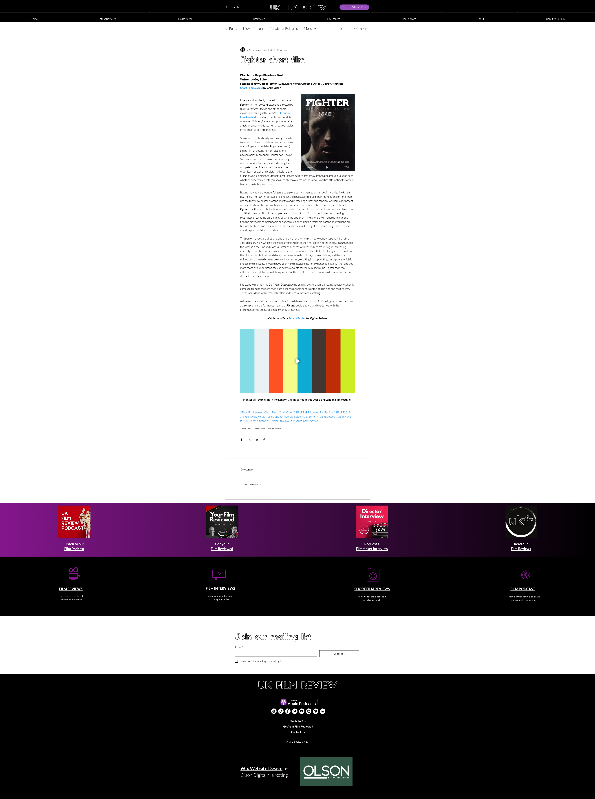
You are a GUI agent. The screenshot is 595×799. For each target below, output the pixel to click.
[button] (480, 17)
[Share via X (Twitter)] (249, 439)
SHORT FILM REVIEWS (372, 589)
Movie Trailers (253, 28)
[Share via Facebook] (241, 439)
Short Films (246, 428)
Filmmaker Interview (372, 549)
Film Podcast (74, 549)
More (308, 28)
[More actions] (353, 50)
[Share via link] (264, 439)
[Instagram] (308, 711)
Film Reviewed (222, 549)
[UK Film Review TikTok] (281, 711)
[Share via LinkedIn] (256, 439)
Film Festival (259, 428)
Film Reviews (521, 549)
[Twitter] (295, 711)
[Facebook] (288, 711)
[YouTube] (301, 711)
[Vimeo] (315, 711)
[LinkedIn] (322, 711)
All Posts (231, 28)
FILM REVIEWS (71, 589)
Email (239, 647)
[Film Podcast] (274, 711)
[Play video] (297, 361)
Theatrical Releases (284, 28)
